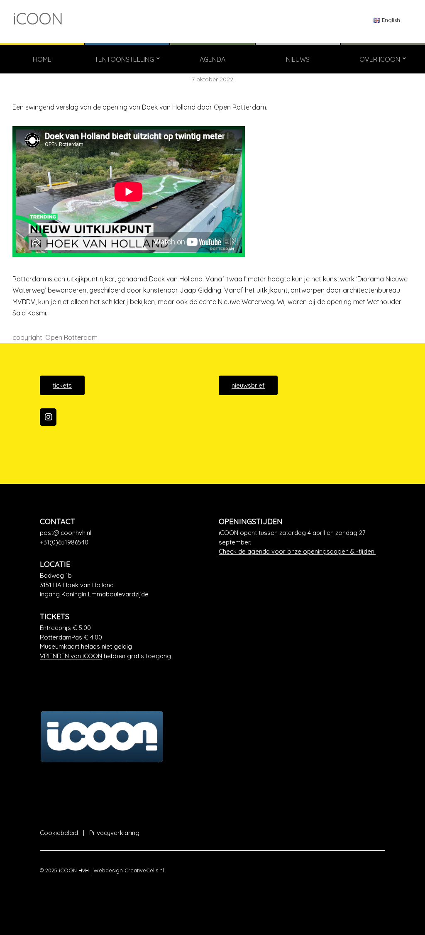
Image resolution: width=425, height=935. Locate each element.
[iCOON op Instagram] (48, 417)
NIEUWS (298, 59)
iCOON (37, 18)
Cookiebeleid (59, 833)
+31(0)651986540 (64, 542)
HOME (42, 59)
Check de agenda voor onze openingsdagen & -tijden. (297, 551)
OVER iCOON (379, 59)
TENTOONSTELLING (124, 59)
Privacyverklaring (114, 833)
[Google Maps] (123, 585)
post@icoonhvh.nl (65, 533)
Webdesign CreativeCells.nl (128, 870)
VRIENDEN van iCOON (71, 656)
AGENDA (212, 59)
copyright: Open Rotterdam (55, 337)
